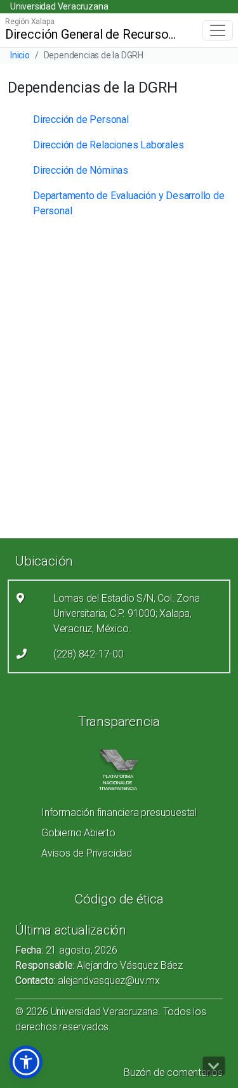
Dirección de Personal (81, 119)
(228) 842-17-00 (88, 654)
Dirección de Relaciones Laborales (108, 145)
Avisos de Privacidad (86, 853)
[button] (26, 1062)
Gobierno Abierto (78, 833)
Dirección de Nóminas (80, 170)
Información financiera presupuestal (119, 812)
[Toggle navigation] (217, 30)
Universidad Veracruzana (59, 6)
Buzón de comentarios (173, 1072)
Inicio (20, 55)
